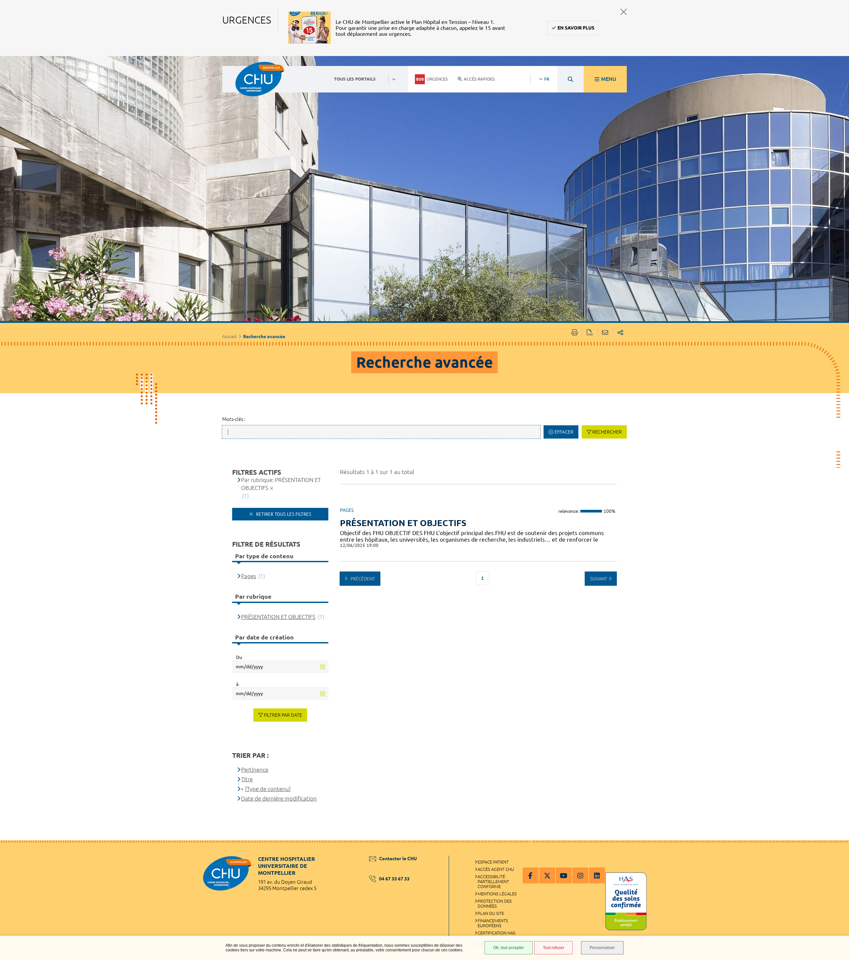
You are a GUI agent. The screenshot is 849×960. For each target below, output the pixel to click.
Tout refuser (553, 947)
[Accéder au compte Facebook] (531, 875)
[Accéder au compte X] (547, 875)
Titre (247, 779)
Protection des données (495, 903)
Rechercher (607, 432)
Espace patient (493, 862)
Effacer (564, 432)
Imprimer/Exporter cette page (574, 333)
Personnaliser (602, 947)
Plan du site (491, 913)
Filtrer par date (283, 715)
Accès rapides (479, 79)
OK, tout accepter (508, 947)
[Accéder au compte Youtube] (564, 875)
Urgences (437, 79)
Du (239, 657)
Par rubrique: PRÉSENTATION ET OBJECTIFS (281, 484)
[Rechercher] (570, 79)
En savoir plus (575, 27)
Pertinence (254, 769)
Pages (248, 576)
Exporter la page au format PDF (589, 333)
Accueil (229, 336)
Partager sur (620, 333)
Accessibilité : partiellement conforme (493, 881)
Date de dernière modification (279, 798)
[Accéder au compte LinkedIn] (597, 875)
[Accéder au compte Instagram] (580, 875)
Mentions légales (497, 893)
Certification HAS (496, 932)
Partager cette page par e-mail (605, 333)
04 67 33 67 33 (394, 878)
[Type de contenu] (268, 789)
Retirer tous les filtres (283, 514)
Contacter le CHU (398, 858)
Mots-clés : (233, 419)
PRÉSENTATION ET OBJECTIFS (403, 523)
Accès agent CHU (496, 869)
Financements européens (493, 923)
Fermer (623, 11)
